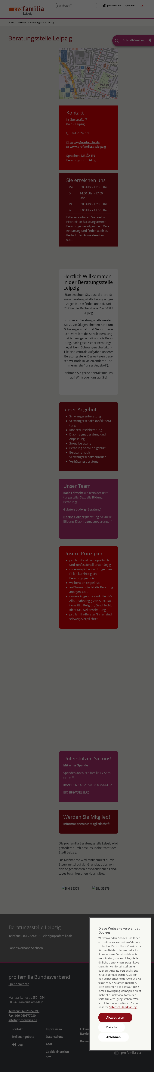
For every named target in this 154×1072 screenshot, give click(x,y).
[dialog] (120, 984)
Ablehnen (113, 1037)
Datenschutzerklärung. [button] (123, 1007)
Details (111, 1027)
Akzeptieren (115, 1017)
